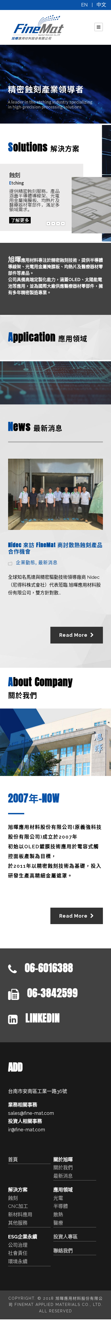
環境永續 (17, 1261)
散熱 (58, 1214)
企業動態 (25, 562)
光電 (58, 1198)
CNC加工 (18, 1206)
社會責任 (17, 1253)
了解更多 (20, 220)
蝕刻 (13, 1198)
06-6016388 (49, 967)
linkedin (43, 1018)
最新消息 (48, 562)
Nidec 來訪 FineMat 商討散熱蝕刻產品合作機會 (55, 548)
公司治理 (17, 1245)
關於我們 (63, 1167)
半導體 (60, 1206)
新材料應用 (20, 1214)
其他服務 (17, 1223)
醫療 (58, 1223)
